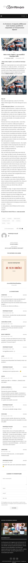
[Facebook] (11, 559)
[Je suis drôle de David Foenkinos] (14, 268)
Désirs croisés (17, 218)
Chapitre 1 (9, 218)
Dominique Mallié (10, 58)
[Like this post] (17, 228)
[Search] (26, 16)
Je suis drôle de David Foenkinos (14, 283)
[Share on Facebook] (19, 228)
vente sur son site (21, 211)
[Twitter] (23, 16)
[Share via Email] (22, 228)
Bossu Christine (5, 334)
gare (13, 220)
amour (3, 218)
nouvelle (18, 220)
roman (3, 223)
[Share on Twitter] (20, 228)
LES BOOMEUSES (8, 561)
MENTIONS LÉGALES (16, 561)
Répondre (25, 334)
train (8, 223)
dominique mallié (8, 311)
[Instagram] (24, 16)
